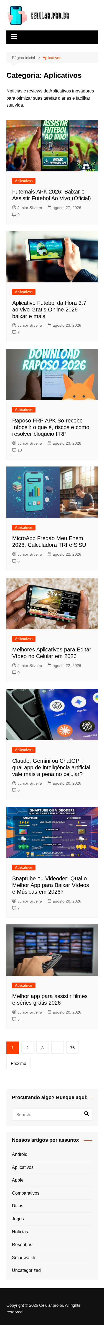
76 (72, 1047)
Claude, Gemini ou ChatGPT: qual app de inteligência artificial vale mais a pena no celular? (51, 767)
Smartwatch (23, 1257)
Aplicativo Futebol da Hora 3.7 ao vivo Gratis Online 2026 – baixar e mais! (49, 309)
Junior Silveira (29, 207)
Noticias (20, 1231)
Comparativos (25, 1193)
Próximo (18, 1063)
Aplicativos (24, 181)
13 (19, 450)
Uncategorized (26, 1270)
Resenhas (22, 1244)
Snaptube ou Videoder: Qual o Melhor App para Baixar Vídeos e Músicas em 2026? (50, 885)
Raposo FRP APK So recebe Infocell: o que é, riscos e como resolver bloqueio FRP (50, 427)
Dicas (17, 1205)
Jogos (18, 1218)
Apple (18, 1180)
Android (19, 1154)
